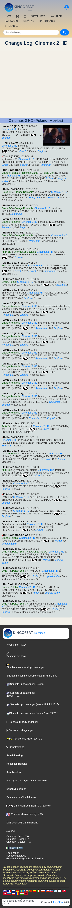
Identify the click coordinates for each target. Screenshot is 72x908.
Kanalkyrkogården (16, 789)
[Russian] (9, 893)
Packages (11, 780)
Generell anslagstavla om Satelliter (25, 858)
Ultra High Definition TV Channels (32, 805)
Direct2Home (9, 282)
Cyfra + (5, 551)
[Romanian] (17, 893)
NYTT (8, 16)
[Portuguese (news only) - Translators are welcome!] (30, 890)
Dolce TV (7, 192)
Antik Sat (6, 251)
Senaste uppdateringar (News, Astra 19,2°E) (34, 713)
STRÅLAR (28, 21)
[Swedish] (22, 890)
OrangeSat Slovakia (25, 251)
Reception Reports (16, 763)
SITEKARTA (11, 26)
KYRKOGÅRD (47, 21)
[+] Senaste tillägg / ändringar (22, 722)
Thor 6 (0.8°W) (11, 143)
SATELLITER (38, 16)
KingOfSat (57, 902)
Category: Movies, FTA (18, 841)
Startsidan (39, 633)
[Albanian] (26, 893)
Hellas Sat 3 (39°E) (13, 189)
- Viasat (32, 780)
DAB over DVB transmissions (22, 822)
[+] (17, 16)
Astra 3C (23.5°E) (13, 219)
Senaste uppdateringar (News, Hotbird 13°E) (34, 704)
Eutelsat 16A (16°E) (14, 249)
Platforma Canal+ (30, 172)
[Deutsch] (17, 890)
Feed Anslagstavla (16, 855)
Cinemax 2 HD (10, 129)
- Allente (41, 780)
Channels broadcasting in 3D (26, 814)
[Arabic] (64, 890)
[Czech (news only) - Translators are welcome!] (47, 890)
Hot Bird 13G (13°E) (14, 170)
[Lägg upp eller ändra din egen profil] (66, 7)
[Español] (34, 890)
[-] (25, 16)
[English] (5, 890)
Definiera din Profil (16, 656)
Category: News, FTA (17, 839)
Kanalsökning (16, 747)
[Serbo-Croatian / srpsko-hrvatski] (13, 893)
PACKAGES (11, 21)
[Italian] (38, 890)
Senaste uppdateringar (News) (27, 684)
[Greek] (55, 890)
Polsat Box (48, 172)
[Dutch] (13, 890)
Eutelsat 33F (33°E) (14, 549)
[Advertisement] (36, 82)
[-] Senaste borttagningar (19, 730)
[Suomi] (59, 890)
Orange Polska (10, 172)
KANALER (56, 16)
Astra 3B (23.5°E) (13, 126)
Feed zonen (12, 853)
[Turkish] (5, 893)
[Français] (9, 890)
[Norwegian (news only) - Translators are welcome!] (26, 890)
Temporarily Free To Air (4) (27, 738)
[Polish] (43, 890)
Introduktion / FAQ (16, 644)
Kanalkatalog (13, 772)
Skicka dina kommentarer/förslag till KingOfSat (31, 675)
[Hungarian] (22, 893)
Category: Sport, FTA (17, 836)
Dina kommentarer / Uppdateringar (25, 667)
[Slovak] (51, 890)
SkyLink (6, 265)
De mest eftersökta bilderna (21, 797)
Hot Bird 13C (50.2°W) (15, 535)
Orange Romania (23, 192)
